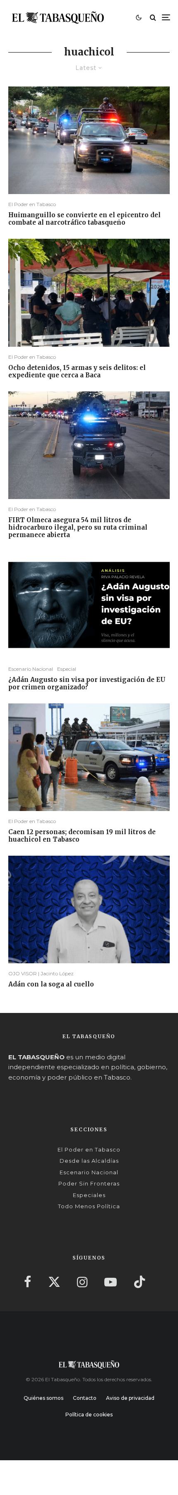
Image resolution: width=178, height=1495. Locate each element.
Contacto (84, 1398)
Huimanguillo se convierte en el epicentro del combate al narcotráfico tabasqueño (84, 218)
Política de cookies (89, 1414)
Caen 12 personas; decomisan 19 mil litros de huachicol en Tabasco (82, 835)
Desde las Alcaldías (89, 1160)
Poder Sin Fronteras (89, 1183)
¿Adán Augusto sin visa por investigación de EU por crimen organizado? (87, 683)
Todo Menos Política (89, 1206)
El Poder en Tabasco (32, 204)
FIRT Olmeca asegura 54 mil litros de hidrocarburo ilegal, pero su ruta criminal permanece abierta (77, 527)
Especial (66, 669)
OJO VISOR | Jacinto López (41, 973)
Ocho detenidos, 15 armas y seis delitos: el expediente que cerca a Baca (77, 371)
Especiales (89, 1195)
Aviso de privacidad (130, 1398)
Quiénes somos (43, 1398)
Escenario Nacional (30, 669)
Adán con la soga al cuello (51, 984)
